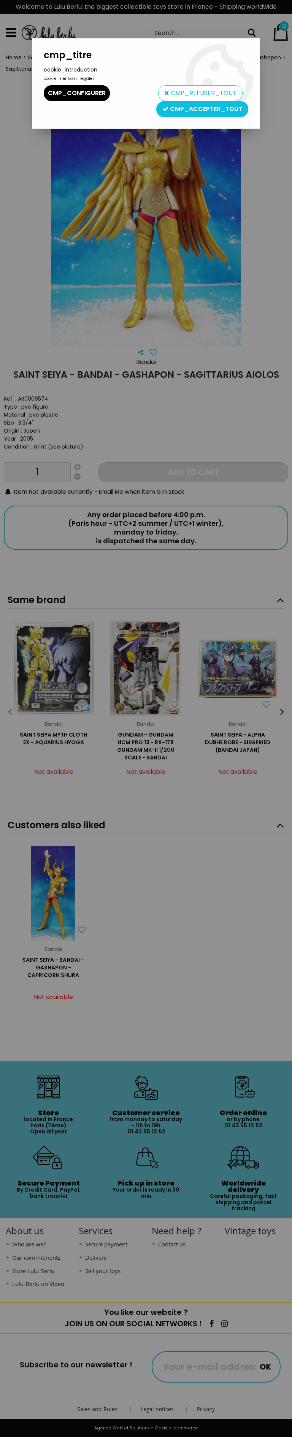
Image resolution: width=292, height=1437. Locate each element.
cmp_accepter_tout (205, 109)
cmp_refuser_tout (202, 93)
